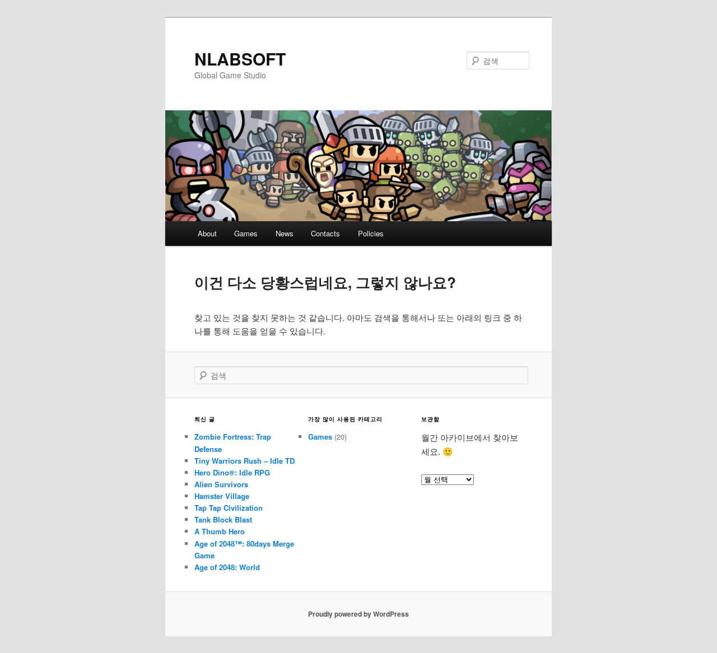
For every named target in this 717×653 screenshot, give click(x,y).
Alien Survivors (221, 484)
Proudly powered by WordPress (358, 614)
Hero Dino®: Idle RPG (232, 472)
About (207, 233)
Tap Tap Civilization (228, 507)
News (285, 233)
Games (246, 233)
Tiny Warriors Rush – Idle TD (244, 460)
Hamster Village (221, 496)
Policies (371, 233)
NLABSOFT (240, 58)
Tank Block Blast (223, 519)
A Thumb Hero (219, 531)
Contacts (325, 233)
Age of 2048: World (227, 567)
